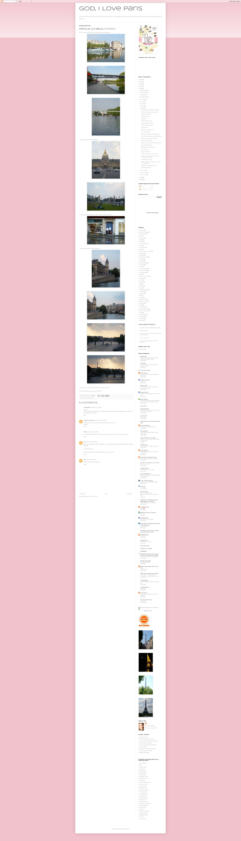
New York (142, 291)
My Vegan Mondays (146, 145)
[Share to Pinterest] (109, 396)
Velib (92, 397)
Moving (141, 285)
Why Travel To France (146, 599)
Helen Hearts (143, 786)
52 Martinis (143, 363)
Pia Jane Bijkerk (144, 805)
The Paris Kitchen (144, 587)
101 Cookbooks (143, 763)
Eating (141, 255)
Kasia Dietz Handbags (145, 742)
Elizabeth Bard (144, 778)
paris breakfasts (144, 506)
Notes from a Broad (145, 803)
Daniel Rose (143, 774)
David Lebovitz (144, 399)
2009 (141, 179)
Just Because (143, 270)
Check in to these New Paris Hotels (148, 481)
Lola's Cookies (143, 746)
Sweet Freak (143, 349)
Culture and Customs (145, 251)
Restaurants (143, 299)
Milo (141, 283)
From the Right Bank (145, 782)
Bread (141, 241)
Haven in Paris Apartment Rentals (148, 741)
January (144, 174)
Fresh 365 (142, 780)
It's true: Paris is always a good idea (149, 458)
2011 (141, 88)
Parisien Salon (144, 540)
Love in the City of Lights (146, 480)
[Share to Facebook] (107, 396)
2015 (141, 79)
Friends (142, 264)
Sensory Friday (144, 301)
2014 (141, 81)
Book (141, 239)
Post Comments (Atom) (91, 496)
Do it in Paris (143, 406)
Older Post (129, 493)
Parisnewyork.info (144, 545)
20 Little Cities (143, 356)
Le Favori (142, 513)
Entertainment (143, 257)
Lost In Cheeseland (145, 473)
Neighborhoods (87, 397)
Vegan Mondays (144, 310)
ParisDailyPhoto (144, 534)
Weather (142, 316)
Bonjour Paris (143, 385)
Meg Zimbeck (143, 799)
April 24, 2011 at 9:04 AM (100, 420)
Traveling (142, 306)
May (142, 105)
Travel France (149, 610)
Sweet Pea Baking (144, 752)
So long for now (144, 330)
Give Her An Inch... (144, 464)
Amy (85, 441)
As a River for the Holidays (146, 519)
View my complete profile (151, 727)
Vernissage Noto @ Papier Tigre (148, 426)
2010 (141, 177)
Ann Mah (142, 768)
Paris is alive (144, 127)
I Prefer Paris (143, 444)
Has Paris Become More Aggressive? (149, 556)
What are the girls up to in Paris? (149, 153)
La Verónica (143, 487)
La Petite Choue (144, 793)
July (142, 101)
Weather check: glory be (147, 129)
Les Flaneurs (143, 795)
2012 (141, 86)
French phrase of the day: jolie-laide (150, 134)
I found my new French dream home (151, 142)
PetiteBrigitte (143, 551)
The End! (142, 536)
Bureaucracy (143, 243)
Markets (142, 278)
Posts (142, 186)
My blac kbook (144, 491)
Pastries (142, 293)
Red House (143, 588)
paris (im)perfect (144, 517)
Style (141, 305)
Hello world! (143, 601)
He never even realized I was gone (150, 109)
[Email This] (101, 396)
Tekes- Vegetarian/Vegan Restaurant (149, 446)
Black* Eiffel (143, 770)
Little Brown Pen (144, 797)
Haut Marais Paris (145, 425)
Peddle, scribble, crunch (147, 125)
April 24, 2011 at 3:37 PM (92, 441)
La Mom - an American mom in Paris (149, 462)
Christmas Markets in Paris (147, 469)
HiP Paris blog (143, 788)
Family (141, 259)
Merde (141, 282)
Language (142, 272)
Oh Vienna (143, 381)
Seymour (142, 809)
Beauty (142, 238)
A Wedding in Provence (145, 541)
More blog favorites (146, 167)
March (143, 170)
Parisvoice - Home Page (146, 548)
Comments (143, 189)
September (144, 96)
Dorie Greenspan (144, 408)
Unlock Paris (143, 592)
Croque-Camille (144, 392)
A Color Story (143, 767)
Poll (141, 295)
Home (106, 493)
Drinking (142, 253)
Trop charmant (145, 116)
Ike (84, 459)
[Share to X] (105, 396)
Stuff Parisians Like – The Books (148, 502)
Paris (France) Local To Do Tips (148, 512)
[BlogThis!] (103, 396)
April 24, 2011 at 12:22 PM (92, 431)
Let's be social (143, 569)
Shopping (142, 303)
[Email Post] (98, 395)
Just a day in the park (147, 123)
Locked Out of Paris (145, 562)
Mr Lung (142, 486)
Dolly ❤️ (142, 508)
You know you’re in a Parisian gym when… (150, 327)
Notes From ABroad (89, 420)
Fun (141, 266)
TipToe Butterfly (144, 814)
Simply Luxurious (144, 811)
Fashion (142, 260)
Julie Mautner (143, 791)
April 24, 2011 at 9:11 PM (91, 459)
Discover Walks (144, 737)
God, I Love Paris (111, 8)
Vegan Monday (144, 308)
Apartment (143, 234)
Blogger (127, 828)
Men (141, 280)
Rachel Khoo (143, 807)
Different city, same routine (148, 147)
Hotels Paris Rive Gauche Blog (148, 437)
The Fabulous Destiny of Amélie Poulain (151, 136)
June (142, 103)
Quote (141, 297)
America (142, 230)
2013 (141, 84)
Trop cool (143, 118)
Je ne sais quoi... (144, 450)
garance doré (143, 415)
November (144, 92)
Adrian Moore (143, 373)
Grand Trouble (144, 526)
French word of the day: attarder (149, 112)
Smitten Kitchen (144, 813)
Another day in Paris (146, 120)
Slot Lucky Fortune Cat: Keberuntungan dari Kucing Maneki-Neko (149, 494)
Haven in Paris (143, 784)
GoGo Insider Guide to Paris (147, 739)
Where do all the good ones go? (149, 138)
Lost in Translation (144, 276)
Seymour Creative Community (148, 748)
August (143, 99)
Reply (85, 415)
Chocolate (142, 247)
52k (140, 765)
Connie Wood (143, 772)
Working (142, 318)
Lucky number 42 (144, 337)
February (144, 172)
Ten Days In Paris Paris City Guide (149, 573)
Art (140, 236)
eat (108, 387)
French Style (143, 262)
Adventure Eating (144, 379)
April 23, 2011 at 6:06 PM (96, 407)
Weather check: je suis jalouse (148, 165)
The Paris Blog (144, 580)
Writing (141, 320)
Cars (141, 245)
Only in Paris (144, 149)
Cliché (141, 249)
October (143, 94)
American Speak (144, 232)
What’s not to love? (146, 114)
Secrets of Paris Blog (145, 560)
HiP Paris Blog (143, 431)
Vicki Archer (143, 818)
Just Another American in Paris (148, 457)
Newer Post (82, 493)
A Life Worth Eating (145, 370)
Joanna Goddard (144, 790)
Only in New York (145, 151)
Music (141, 287)
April (142, 107)
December (144, 90)
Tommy (142, 816)
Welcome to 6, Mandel (146, 140)
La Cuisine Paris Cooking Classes (148, 744)
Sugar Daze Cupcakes (146, 750)
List (140, 274)
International (143, 268)
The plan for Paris (145, 131)
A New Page (143, 417)
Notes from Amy (144, 801)
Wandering (143, 314)
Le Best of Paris (144, 468)
